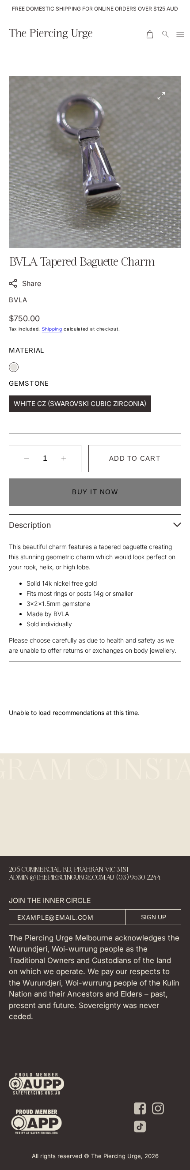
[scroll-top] (169, 1079)
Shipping (52, 328)
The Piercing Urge (116, 1155)
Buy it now (95, 492)
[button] (151, 34)
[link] (36, 1085)
